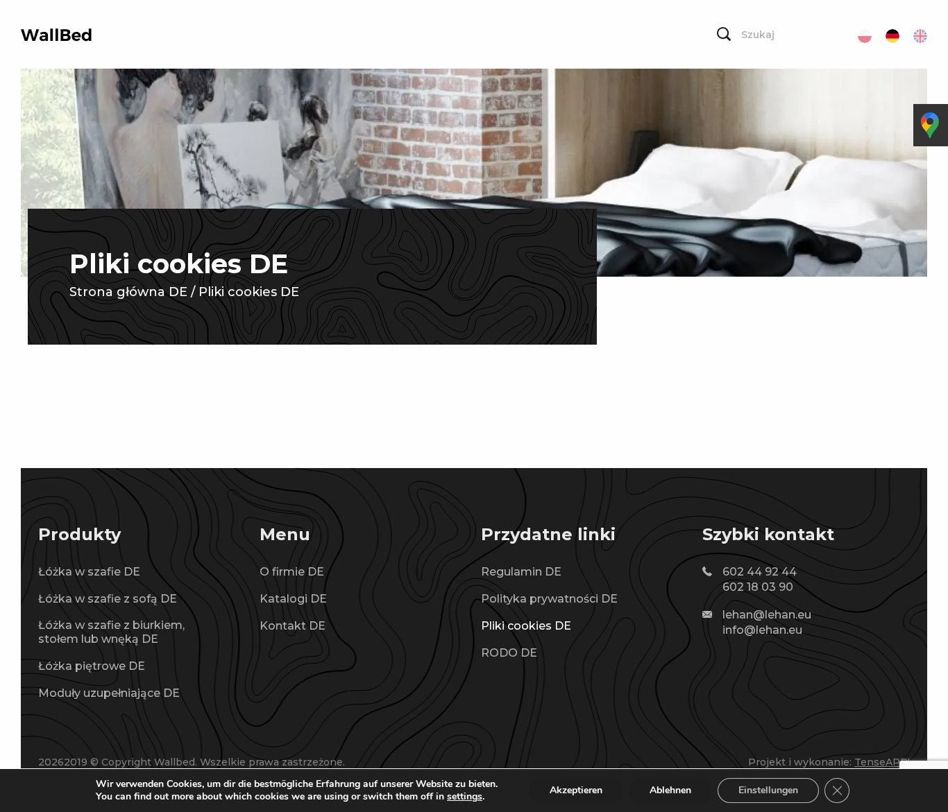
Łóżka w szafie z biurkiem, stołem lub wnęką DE (111, 632)
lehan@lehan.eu (766, 614)
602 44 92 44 (759, 571)
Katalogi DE (293, 598)
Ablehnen (670, 790)
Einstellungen (768, 790)
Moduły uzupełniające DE (109, 693)
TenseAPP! (882, 762)
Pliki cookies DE (526, 625)
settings (464, 797)
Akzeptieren (576, 790)
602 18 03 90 (757, 587)
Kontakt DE (292, 625)
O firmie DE (292, 571)
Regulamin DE (521, 571)
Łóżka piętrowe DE (91, 666)
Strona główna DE (128, 292)
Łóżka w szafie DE (89, 571)
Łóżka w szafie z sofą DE (107, 598)
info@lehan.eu (762, 630)
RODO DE (509, 652)
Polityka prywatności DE (549, 598)
